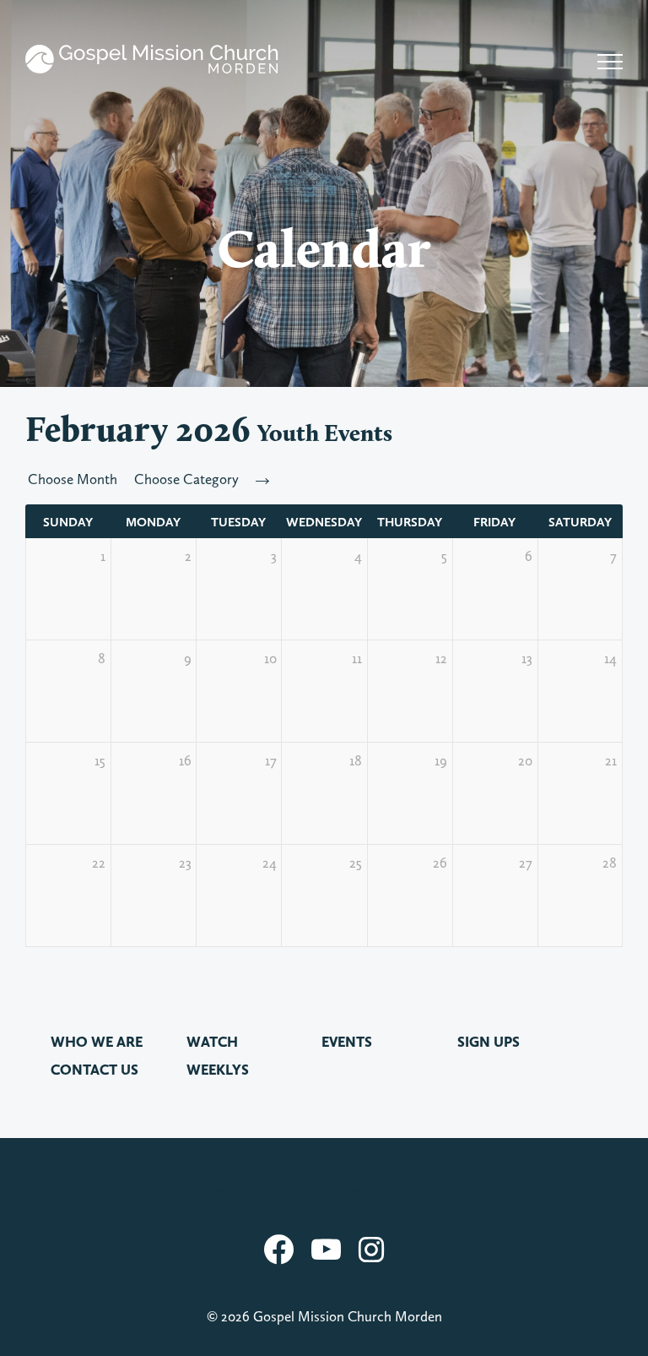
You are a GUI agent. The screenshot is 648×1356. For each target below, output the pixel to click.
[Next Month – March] (263, 479)
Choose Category (186, 479)
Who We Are (97, 1041)
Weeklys (217, 1069)
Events (346, 1041)
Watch (212, 1041)
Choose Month (72, 479)
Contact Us (94, 1069)
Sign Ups (488, 1041)
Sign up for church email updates (324, 1191)
